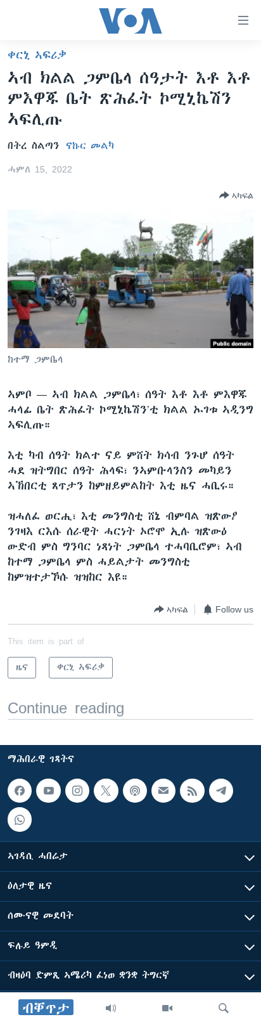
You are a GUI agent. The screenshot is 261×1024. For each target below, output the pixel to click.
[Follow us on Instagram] (77, 791)
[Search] (224, 1008)
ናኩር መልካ (90, 146)
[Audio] (111, 1008)
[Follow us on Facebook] (20, 791)
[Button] (236, 195)
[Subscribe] (163, 791)
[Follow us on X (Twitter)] (106, 791)
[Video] (167, 1008)
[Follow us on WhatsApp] (20, 820)
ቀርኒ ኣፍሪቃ (37, 55)
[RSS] (192, 791)
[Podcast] (135, 791)
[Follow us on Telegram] (221, 791)
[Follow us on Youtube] (48, 791)
